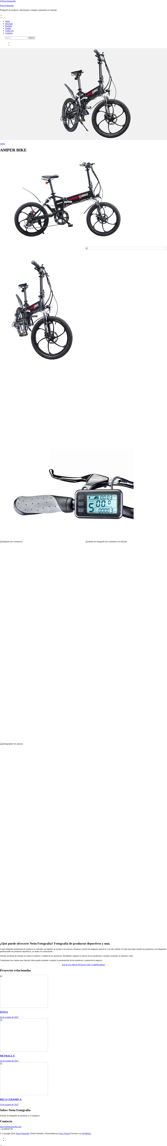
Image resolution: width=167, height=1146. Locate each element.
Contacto (9, 33)
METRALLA (7, 1055)
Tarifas (8, 28)
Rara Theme (64, 1133)
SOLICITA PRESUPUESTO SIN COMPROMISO (83, 965)
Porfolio (8, 26)
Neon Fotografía (7, 5)
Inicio (7, 21)
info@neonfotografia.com (10, 1127)
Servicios (9, 24)
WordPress (86, 1133)
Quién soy (9, 31)
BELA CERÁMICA (11, 1099)
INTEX (4, 1012)
